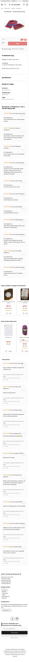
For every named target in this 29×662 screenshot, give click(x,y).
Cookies (4, 594)
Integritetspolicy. (14, 637)
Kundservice (5, 590)
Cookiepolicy (5, 593)
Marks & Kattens (6, 90)
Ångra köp (4, 598)
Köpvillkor (4, 591)
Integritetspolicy (6, 596)
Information (25, 1)
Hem (2, 8)
